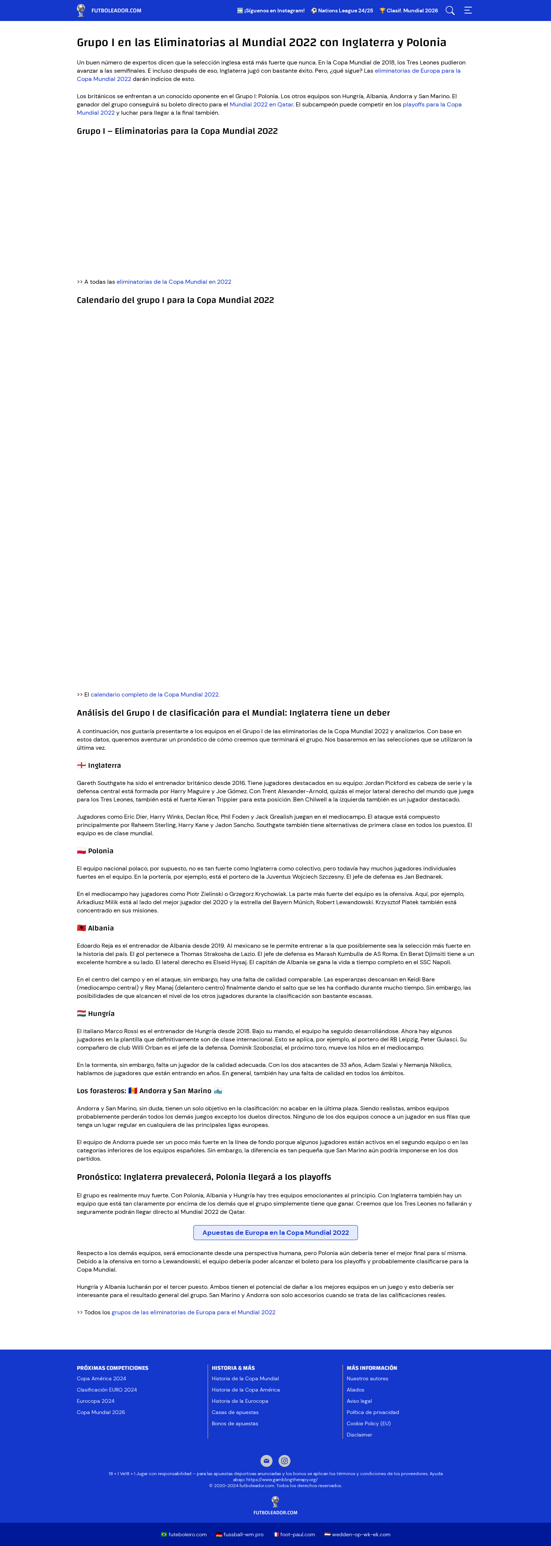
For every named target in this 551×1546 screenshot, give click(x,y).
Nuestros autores (367, 1378)
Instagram (284, 1462)
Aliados (355, 1389)
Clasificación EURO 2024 (107, 1389)
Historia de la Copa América (246, 1389)
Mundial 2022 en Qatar (261, 104)
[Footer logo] (275, 1505)
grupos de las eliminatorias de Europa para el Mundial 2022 (194, 1312)
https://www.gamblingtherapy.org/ (282, 1480)
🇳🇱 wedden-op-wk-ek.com (357, 1534)
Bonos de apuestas (235, 1423)
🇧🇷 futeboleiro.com (184, 1534)
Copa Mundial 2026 (101, 1412)
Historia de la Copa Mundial (245, 1378)
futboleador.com (114, 10)
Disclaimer (359, 1434)
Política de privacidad (373, 1412)
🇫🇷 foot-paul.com (294, 1534)
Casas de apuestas (235, 1412)
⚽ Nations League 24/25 (342, 10)
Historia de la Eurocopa (240, 1401)
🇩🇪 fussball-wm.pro (240, 1534)
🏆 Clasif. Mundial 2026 (408, 10)
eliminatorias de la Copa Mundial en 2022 (174, 282)
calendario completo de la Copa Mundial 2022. (155, 694)
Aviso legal (359, 1401)
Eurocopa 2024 (95, 1401)
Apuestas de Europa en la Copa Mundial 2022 (275, 1232)
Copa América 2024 (101, 1378)
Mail (267, 1462)
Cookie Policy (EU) (369, 1423)
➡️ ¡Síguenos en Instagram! (271, 10)
